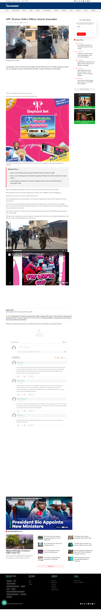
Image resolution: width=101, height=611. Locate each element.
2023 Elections (10, 312)
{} (37, 351)
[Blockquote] (31, 352)
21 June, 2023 (10, 22)
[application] (36, 236)
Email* (78, 26)
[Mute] (63, 250)
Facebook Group (30, 316)
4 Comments (25, 22)
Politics (38, 10)
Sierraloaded (15, 316)
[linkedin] (85, 1)
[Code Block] (33, 352)
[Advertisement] (68, 5)
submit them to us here (60, 317)
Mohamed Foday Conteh (13, 60)
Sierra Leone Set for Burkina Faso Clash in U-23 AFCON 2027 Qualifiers (85, 82)
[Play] (8, 250)
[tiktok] (79, 1)
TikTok (55, 316)
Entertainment (46, 10)
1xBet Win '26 (15, 10)
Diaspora (78, 10)
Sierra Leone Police (23, 312)
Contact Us (54, 587)
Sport (71, 10)
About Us (53, 580)
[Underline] (23, 352)
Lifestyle (56, 10)
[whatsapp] (90, 1)
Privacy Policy (77, 580)
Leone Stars (23, 594)
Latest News (80, 40)
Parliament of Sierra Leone (12, 594)
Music (24, 10)
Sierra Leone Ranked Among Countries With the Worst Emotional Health (32, 173)
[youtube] (88, 1)
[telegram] (83, 1)
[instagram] (77, 1)
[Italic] (21, 352)
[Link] (36, 352)
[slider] (35, 250)
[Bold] (19, 352)
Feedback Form (55, 589)
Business (64, 10)
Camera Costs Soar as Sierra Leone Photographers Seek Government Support (85, 55)
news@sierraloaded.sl (47, 317)
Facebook (23, 316)
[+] (39, 351)
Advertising (54, 582)
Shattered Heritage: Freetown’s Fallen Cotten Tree (18, 552)
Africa (85, 10)
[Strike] (25, 352)
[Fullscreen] (65, 250)
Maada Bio (9, 581)
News (7, 10)
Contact (23, 1)
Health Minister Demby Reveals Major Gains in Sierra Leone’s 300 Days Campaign (86, 63)
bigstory (23, 586)
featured (13, 589)
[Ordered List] (27, 352)
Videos (31, 10)
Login (65, 342)
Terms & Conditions (79, 582)
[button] (37, 236)
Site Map (53, 584)
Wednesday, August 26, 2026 (12, 1)
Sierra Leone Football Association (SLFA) (15, 591)
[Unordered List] (29, 352)
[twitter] (81, 1)
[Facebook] (75, 1)
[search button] (27, 1)
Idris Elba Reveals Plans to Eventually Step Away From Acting (85, 46)
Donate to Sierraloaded (20, 319)
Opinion (93, 10)
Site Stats (53, 586)
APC (16, 312)
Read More (50, 566)
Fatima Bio (9, 596)
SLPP (30, 312)
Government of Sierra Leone (13, 586)
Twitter (38, 316)
